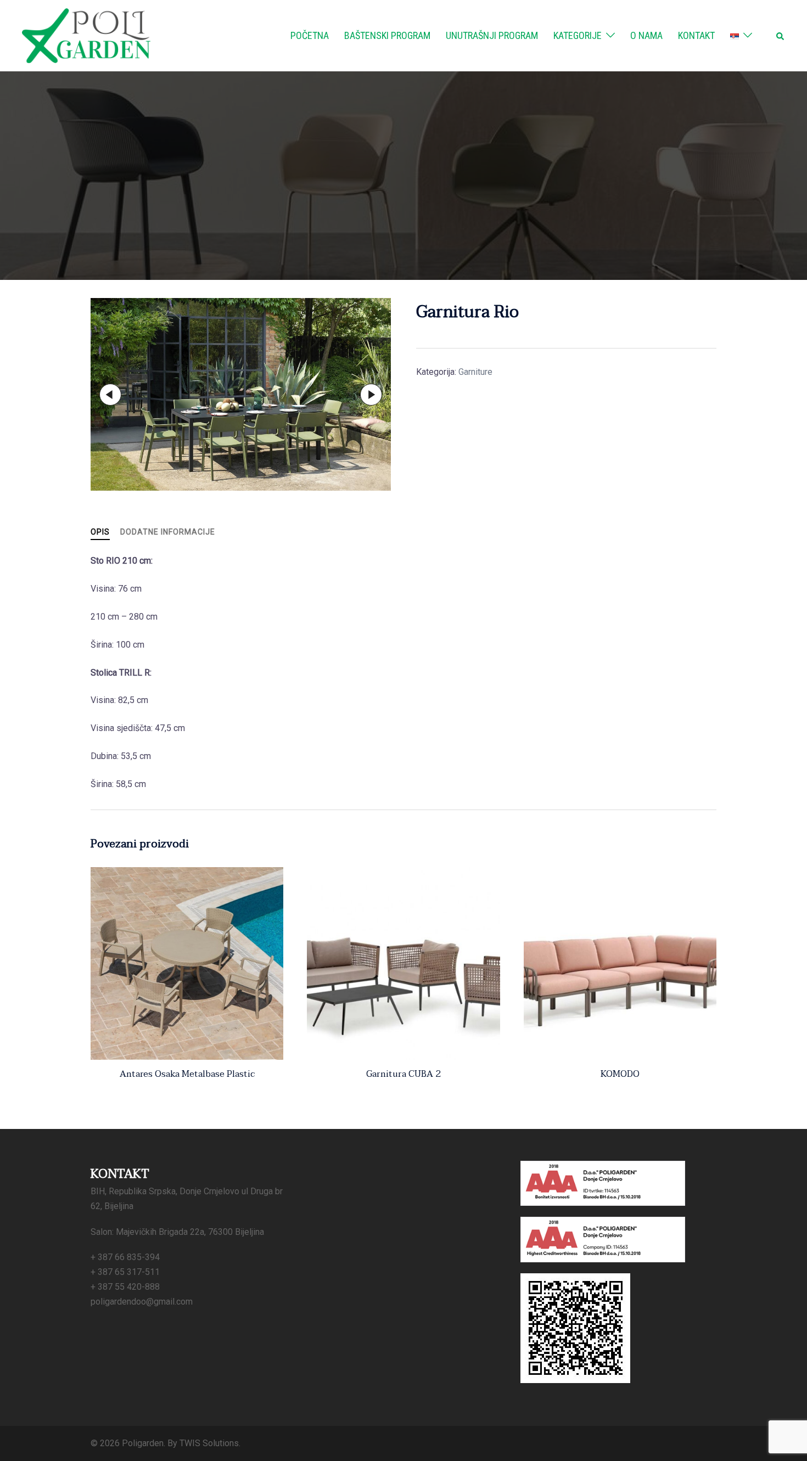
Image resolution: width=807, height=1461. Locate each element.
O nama (646, 35)
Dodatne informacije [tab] (167, 531)
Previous (110, 395)
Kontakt (696, 35)
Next (371, 395)
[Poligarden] (86, 35)
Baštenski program (387, 35)
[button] (780, 36)
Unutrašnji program (492, 35)
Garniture (475, 372)
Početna (309, 35)
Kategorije (577, 35)
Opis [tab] (100, 531)
